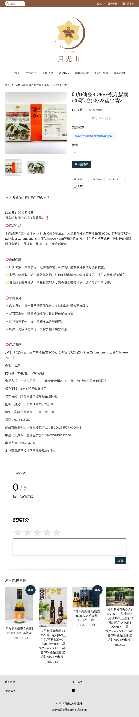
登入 (99, 3)
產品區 (63, 73)
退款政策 (82, 709)
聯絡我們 (119, 73)
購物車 (130, 3)
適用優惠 (78, 127)
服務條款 (57, 709)
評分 (120, 560)
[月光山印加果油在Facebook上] (74, 691)
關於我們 (31, 73)
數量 (75, 145)
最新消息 (47, 73)
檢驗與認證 (82, 73)
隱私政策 (69, 709)
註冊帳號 (112, 3)
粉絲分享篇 (101, 73)
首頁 (17, 73)
